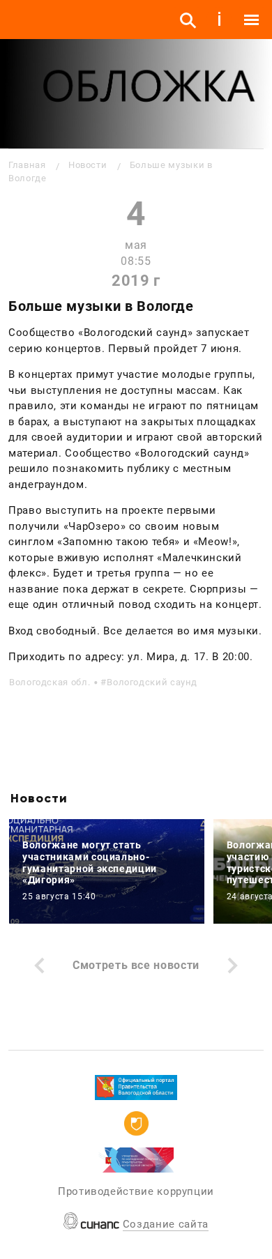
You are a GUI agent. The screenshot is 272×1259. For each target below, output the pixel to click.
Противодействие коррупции (136, 1191)
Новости (87, 165)
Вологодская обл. (49, 682)
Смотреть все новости (136, 965)
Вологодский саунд (152, 682)
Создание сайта (166, 1224)
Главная (26, 165)
